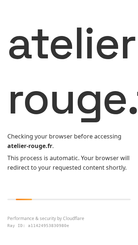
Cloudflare (73, 218)
